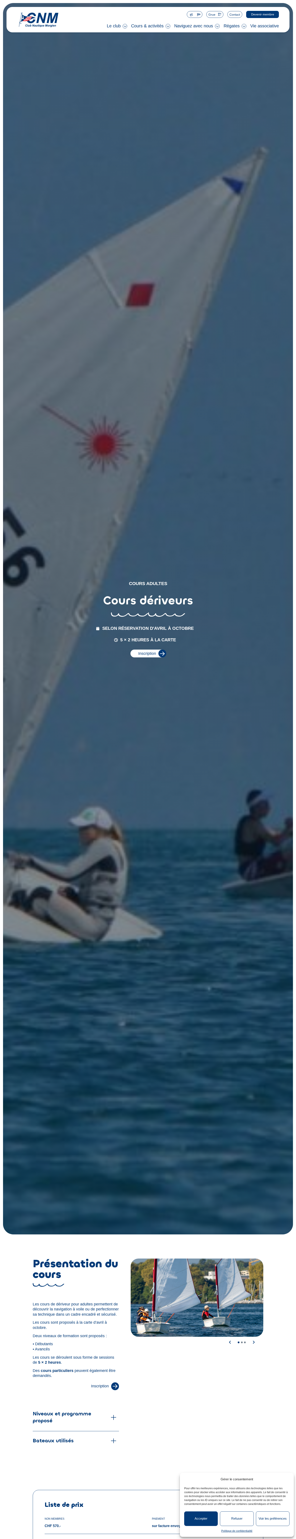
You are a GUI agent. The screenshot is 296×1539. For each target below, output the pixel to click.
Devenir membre (262, 14)
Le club (114, 25)
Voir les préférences (273, 1518)
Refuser (236, 1518)
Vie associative (264, 25)
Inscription (147, 653)
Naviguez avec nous (193, 25)
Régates (232, 25)
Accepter (201, 1518)
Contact (234, 14)
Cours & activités (147, 25)
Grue (211, 14)
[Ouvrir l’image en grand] (197, 1298)
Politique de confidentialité (236, 1530)
